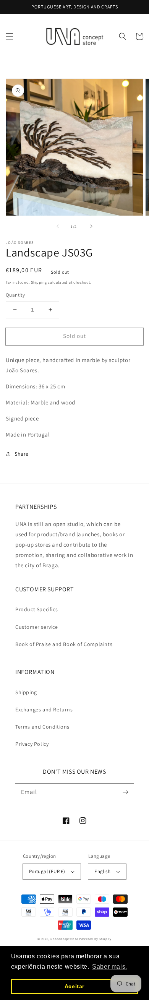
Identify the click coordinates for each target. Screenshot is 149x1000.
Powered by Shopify (95, 939)
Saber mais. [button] (109, 966)
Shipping (39, 282)
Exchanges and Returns (44, 709)
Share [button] (22, 453)
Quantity (15, 295)
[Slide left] (57, 226)
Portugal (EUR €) (47, 871)
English (102, 871)
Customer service (36, 626)
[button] (9, 36)
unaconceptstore (64, 939)
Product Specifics (36, 609)
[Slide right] (91, 226)
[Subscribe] (125, 792)
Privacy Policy (32, 743)
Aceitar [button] (74, 986)
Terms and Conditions (42, 726)
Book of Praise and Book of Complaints (63, 644)
